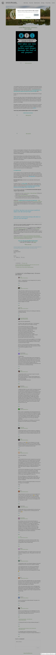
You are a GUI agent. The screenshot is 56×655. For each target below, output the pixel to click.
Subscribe (36, 14)
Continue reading (28, 17)
